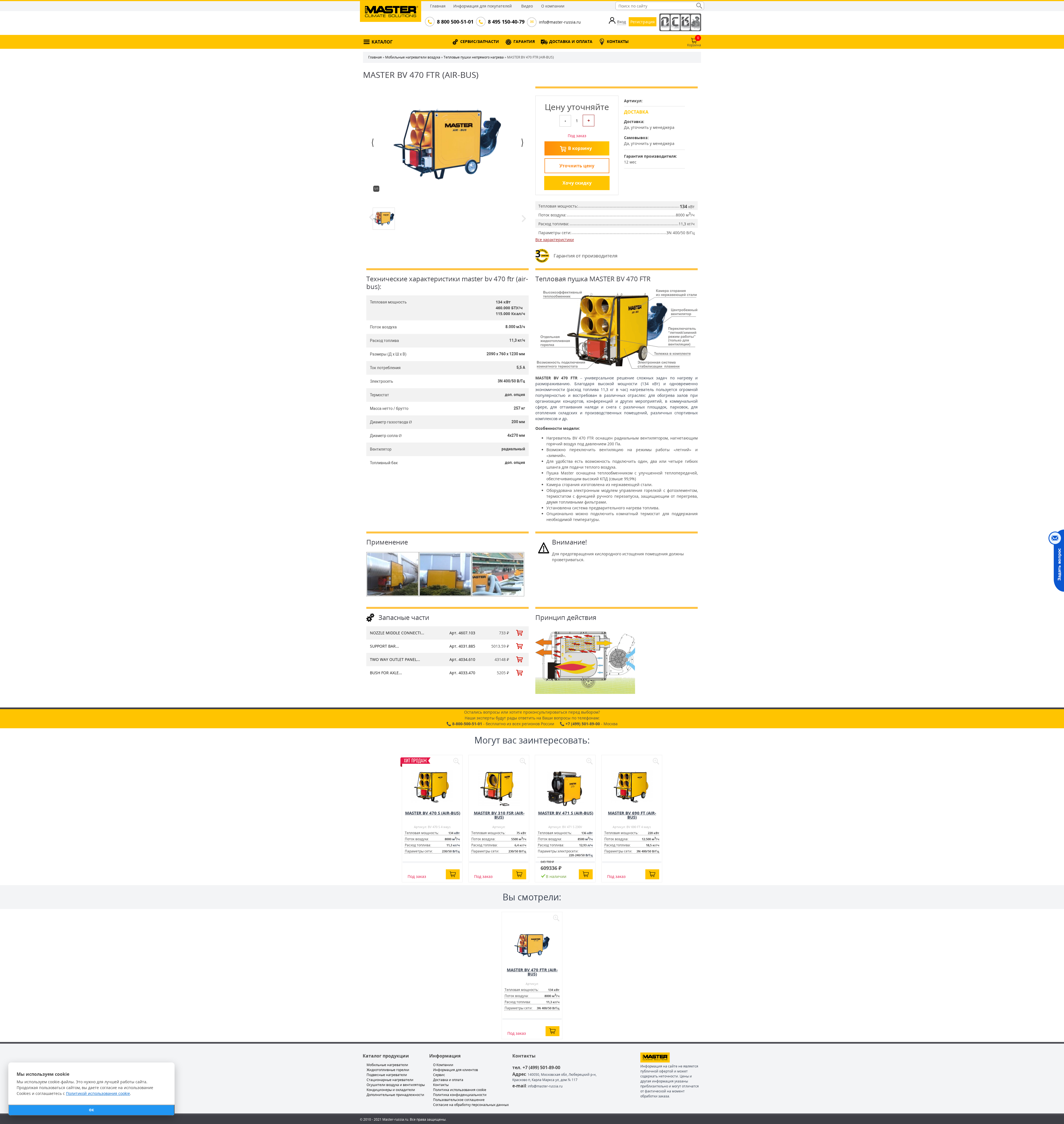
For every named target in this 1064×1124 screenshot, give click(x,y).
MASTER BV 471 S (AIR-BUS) (565, 813)
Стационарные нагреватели (390, 1079)
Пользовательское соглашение (459, 1099)
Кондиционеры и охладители (391, 1089)
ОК (91, 1110)
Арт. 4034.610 (462, 659)
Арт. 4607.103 (462, 632)
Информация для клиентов (455, 1069)
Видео (527, 6)
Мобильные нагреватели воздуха (412, 57)
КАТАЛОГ (382, 42)
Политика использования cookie (459, 1089)
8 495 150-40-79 (505, 21)
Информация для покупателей (482, 6)
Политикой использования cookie (98, 1093)
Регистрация (642, 21)
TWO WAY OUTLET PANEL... (395, 659)
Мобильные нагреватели (387, 1064)
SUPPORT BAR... (384, 646)
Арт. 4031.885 (462, 646)
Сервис (439, 1074)
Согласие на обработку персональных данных (471, 1104)
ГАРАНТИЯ (524, 41)
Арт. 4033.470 (462, 672)
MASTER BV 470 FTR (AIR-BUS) (532, 972)
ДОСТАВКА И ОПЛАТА (570, 41)
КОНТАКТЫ (618, 41)
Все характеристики (554, 239)
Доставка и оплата (448, 1079)
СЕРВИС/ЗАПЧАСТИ (479, 41)
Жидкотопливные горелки (388, 1069)
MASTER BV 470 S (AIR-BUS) (432, 813)
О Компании (443, 1064)
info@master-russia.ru (560, 22)
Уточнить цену (576, 166)
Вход (621, 21)
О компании (552, 6)
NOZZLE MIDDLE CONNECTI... (397, 632)
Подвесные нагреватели (387, 1074)
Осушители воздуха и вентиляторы (396, 1084)
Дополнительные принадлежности (395, 1094)
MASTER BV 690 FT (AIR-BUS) (632, 815)
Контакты (441, 1084)
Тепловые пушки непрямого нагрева (474, 57)
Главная (438, 6)
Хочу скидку (577, 183)
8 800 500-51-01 (454, 21)
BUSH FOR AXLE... (386, 672)
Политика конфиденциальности (460, 1094)
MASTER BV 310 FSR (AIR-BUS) (499, 815)
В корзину (580, 148)
